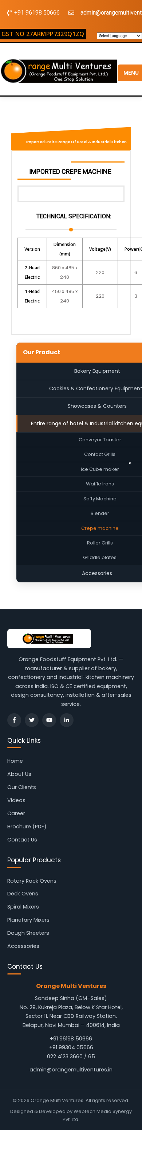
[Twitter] (32, 720)
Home (15, 761)
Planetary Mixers (28, 919)
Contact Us (22, 839)
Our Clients (21, 787)
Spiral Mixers (23, 906)
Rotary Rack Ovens (31, 880)
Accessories (23, 946)
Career (16, 813)
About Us (19, 774)
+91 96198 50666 (71, 1038)
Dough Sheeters (28, 933)
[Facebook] (14, 720)
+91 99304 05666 (71, 1047)
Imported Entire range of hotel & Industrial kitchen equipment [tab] (76, 144)
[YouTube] (49, 720)
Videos (16, 800)
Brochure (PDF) (27, 826)
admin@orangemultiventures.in (71, 1069)
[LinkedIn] (67, 720)
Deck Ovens (22, 893)
